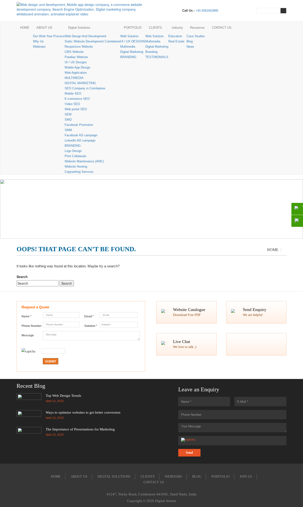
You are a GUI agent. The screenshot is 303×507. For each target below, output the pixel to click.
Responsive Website (79, 46)
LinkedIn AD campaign (80, 140)
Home (272, 250)
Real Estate (176, 41)
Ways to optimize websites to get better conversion (83, 412)
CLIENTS (155, 27)
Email (89, 316)
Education (175, 36)
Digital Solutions (79, 27)
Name (26, 316)
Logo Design (73, 151)
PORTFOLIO (133, 27)
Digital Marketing (131, 52)
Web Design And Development (85, 36)
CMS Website (74, 52)
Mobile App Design (77, 67)
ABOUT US (44, 27)
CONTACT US (222, 27)
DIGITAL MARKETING (80, 83)
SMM (68, 130)
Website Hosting (76, 166)
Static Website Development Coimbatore (92, 41)
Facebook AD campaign (81, 135)
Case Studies (196, 36)
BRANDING (73, 145)
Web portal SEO (76, 109)
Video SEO (72, 104)
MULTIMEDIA (74, 78)
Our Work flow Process (49, 36)
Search (22, 276)
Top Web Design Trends (63, 395)
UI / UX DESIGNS (132, 41)
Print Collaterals (75, 156)
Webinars (39, 46)
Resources (197, 27)
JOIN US (246, 476)
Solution (90, 326)
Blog (190, 41)
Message (28, 335)
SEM (68, 114)
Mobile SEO (73, 93)
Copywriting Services (79, 172)
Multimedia (127, 46)
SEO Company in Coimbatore (85, 88)
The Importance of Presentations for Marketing (80, 429)
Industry (177, 27)
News (190, 46)
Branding (151, 52)
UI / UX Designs (76, 62)
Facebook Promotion (79, 125)
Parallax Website (76, 57)
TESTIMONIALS (156, 57)
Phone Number (32, 326)
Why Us (38, 41)
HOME (24, 27)
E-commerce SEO (77, 98)
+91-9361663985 (207, 10)
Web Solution (129, 36)
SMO (68, 119)
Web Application (76, 72)
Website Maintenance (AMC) (84, 161)
